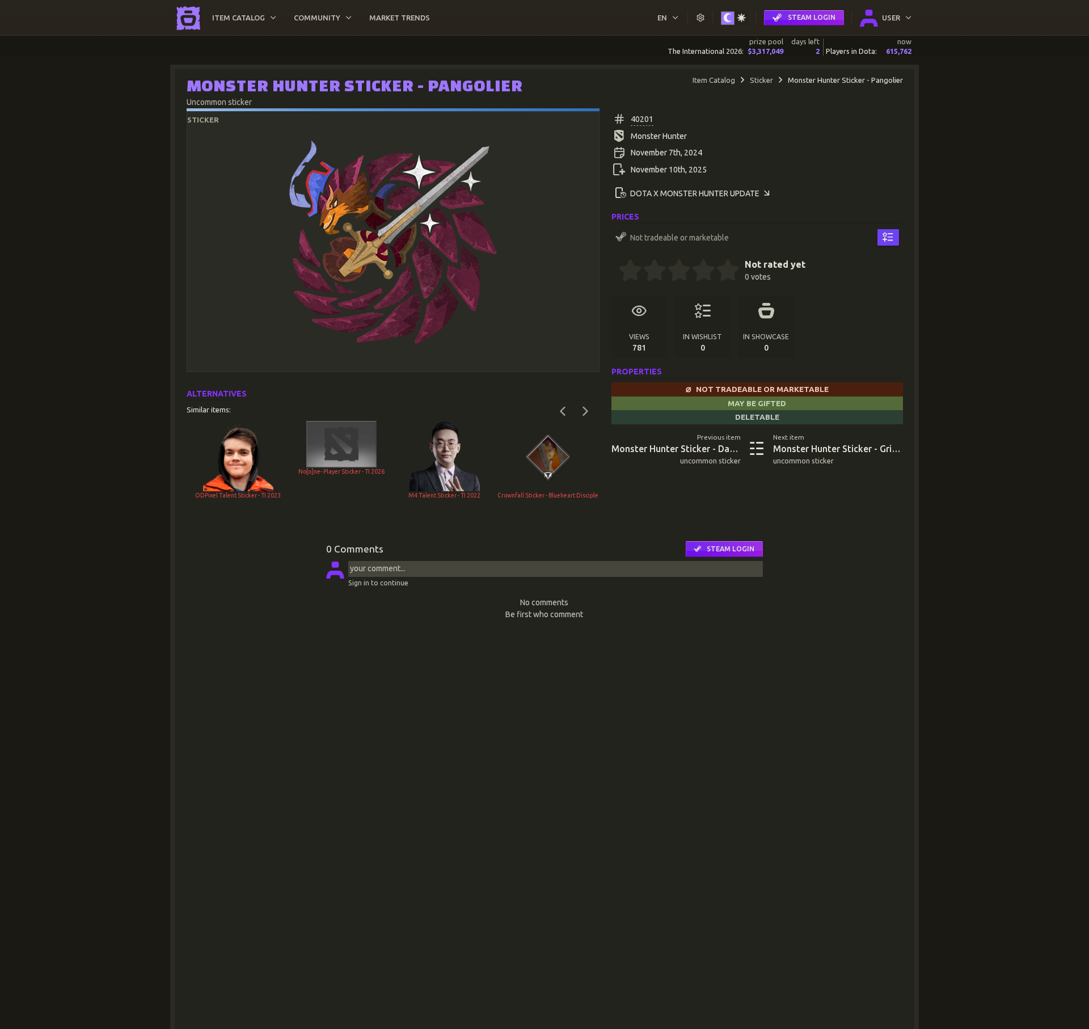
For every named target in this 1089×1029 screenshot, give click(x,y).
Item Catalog (714, 80)
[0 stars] (615, 271)
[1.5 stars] (649, 271)
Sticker (761, 80)
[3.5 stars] (697, 271)
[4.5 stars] (722, 271)
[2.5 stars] (673, 271)
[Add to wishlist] (887, 237)
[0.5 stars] (624, 271)
